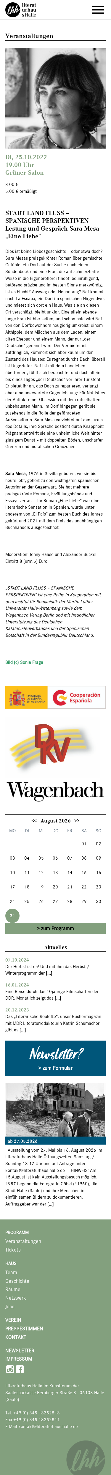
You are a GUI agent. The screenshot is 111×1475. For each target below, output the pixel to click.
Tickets (13, 1250)
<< (34, 820)
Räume (12, 1289)
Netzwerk (15, 1298)
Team (11, 1272)
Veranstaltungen (23, 1241)
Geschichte (17, 1281)
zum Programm (57, 928)
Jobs (10, 1307)
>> (77, 820)
